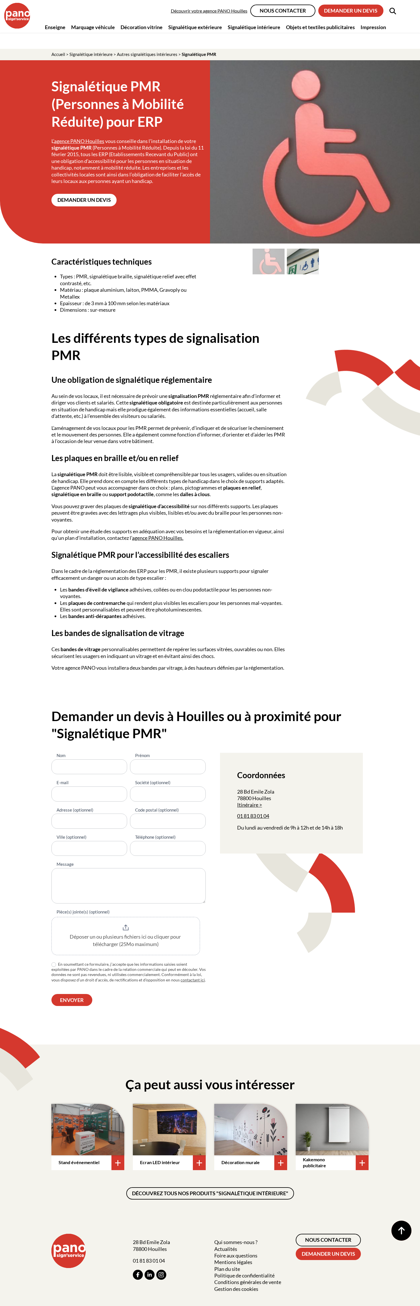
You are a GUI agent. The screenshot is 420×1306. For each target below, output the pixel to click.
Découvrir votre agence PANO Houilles (209, 10)
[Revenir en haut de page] (401, 1231)
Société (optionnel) (153, 782)
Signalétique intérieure (91, 54)
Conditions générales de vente (247, 1282)
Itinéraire (247, 805)
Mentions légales (233, 1262)
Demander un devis (350, 10)
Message (65, 864)
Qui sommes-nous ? (235, 1242)
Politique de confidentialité (244, 1275)
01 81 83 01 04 (253, 816)
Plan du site (227, 1269)
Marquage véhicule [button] (93, 27)
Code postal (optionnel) (157, 809)
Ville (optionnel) (72, 837)
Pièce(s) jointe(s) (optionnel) (83, 911)
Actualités (225, 1249)
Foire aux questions (235, 1255)
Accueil (58, 54)
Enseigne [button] (55, 27)
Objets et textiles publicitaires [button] (320, 27)
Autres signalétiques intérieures (147, 54)
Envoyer (72, 1000)
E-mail (63, 782)
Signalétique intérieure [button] (254, 27)
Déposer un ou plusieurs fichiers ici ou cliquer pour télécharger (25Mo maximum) (126, 940)
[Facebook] (138, 1275)
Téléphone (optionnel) (155, 837)
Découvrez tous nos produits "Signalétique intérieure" (210, 1193)
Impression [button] (373, 27)
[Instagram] (161, 1275)
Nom (61, 755)
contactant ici (193, 979)
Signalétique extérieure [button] (195, 27)
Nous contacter (283, 10)
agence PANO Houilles (79, 141)
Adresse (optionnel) (75, 809)
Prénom (142, 755)
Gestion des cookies (236, 1289)
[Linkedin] (150, 1275)
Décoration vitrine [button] (142, 27)
